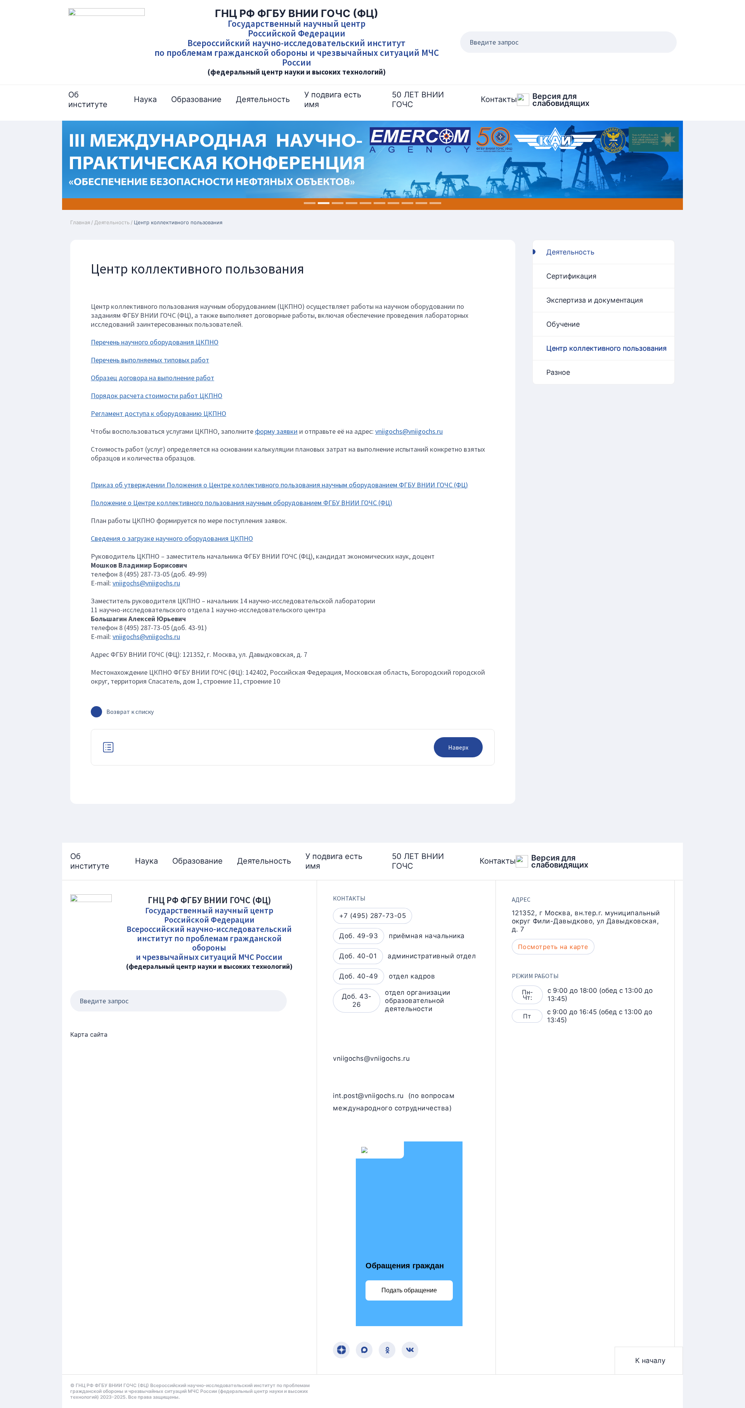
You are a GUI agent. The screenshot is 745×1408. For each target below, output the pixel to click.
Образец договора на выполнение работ (152, 377)
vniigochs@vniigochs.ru (409, 431)
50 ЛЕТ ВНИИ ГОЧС (418, 99)
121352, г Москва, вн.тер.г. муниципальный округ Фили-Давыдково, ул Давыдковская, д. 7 (586, 921)
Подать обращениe (409, 1290)
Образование (196, 99)
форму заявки (276, 431)
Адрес (521, 899)
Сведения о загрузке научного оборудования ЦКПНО (172, 538)
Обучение (563, 324)
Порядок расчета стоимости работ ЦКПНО (156, 395)
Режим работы (535, 976)
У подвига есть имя (332, 99)
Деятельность (263, 99)
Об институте (87, 99)
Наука (145, 99)
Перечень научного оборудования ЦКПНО (154, 342)
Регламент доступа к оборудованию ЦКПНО (158, 413)
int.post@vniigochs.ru (368, 1096)
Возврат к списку (130, 711)
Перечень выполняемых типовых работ (150, 359)
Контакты (499, 99)
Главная (80, 222)
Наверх (458, 747)
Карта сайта (88, 1034)
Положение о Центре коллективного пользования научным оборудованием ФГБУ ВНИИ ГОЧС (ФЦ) (241, 502)
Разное (558, 372)
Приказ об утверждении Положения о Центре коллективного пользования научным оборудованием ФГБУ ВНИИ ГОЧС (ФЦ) (279, 484)
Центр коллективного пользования (606, 348)
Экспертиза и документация (594, 300)
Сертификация (571, 276)
